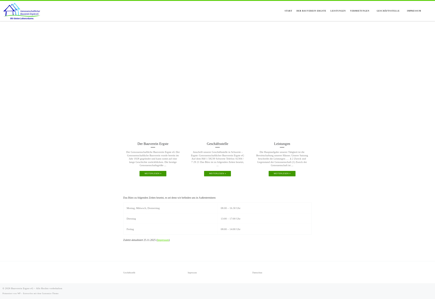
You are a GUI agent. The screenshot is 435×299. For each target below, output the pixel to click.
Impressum (163, 240)
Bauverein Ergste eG (22, 288)
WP (19, 293)
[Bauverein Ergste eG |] (22, 10)
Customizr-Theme (50, 293)
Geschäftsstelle (129, 273)
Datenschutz (257, 273)
